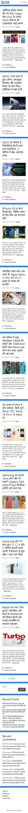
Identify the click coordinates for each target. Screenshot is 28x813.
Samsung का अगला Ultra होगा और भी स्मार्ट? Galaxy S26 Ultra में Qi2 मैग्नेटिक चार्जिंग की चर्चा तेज (13, 482)
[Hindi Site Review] (5, 2)
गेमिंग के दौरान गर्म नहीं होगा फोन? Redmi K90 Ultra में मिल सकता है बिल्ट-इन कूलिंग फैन (13, 755)
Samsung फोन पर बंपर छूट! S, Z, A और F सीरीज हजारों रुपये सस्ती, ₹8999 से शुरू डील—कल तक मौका (13, 548)
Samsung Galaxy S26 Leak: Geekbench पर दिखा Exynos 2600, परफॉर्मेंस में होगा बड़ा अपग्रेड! (13, 746)
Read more (18, 60)
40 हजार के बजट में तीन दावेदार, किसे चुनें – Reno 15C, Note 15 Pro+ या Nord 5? (14, 411)
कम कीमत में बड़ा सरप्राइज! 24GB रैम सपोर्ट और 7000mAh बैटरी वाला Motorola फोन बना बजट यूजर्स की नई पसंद (13, 345)
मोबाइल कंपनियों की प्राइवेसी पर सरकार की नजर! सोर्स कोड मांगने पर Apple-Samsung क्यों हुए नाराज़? (14, 763)
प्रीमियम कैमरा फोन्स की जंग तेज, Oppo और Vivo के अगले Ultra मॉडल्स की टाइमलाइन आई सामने (12, 17)
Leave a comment (10, 67)
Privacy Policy (6, 798)
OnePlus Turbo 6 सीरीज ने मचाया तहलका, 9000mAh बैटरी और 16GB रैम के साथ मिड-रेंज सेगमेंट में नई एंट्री (14, 780)
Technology (8, 65)
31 (9, 678)
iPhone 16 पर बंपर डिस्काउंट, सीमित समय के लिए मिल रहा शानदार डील (13, 213)
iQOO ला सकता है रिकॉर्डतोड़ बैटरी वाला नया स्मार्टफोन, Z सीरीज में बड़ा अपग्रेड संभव (12, 149)
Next (13, 678)
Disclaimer (5, 795)
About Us (5, 791)
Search (4, 686)
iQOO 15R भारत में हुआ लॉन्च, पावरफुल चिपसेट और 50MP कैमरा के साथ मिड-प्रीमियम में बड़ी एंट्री (12, 83)
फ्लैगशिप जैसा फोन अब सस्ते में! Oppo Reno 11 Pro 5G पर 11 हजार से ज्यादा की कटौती (13, 278)
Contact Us (5, 793)
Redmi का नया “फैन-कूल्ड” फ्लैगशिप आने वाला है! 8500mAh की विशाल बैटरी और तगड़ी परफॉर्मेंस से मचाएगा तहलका (13, 615)
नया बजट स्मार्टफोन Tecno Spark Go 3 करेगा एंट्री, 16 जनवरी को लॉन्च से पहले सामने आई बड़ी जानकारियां (13, 772)
